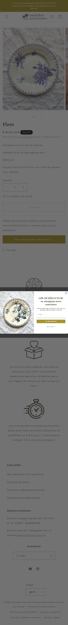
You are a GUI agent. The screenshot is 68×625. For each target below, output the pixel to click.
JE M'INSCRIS (51, 321)
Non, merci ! (51, 326)
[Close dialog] (66, 293)
